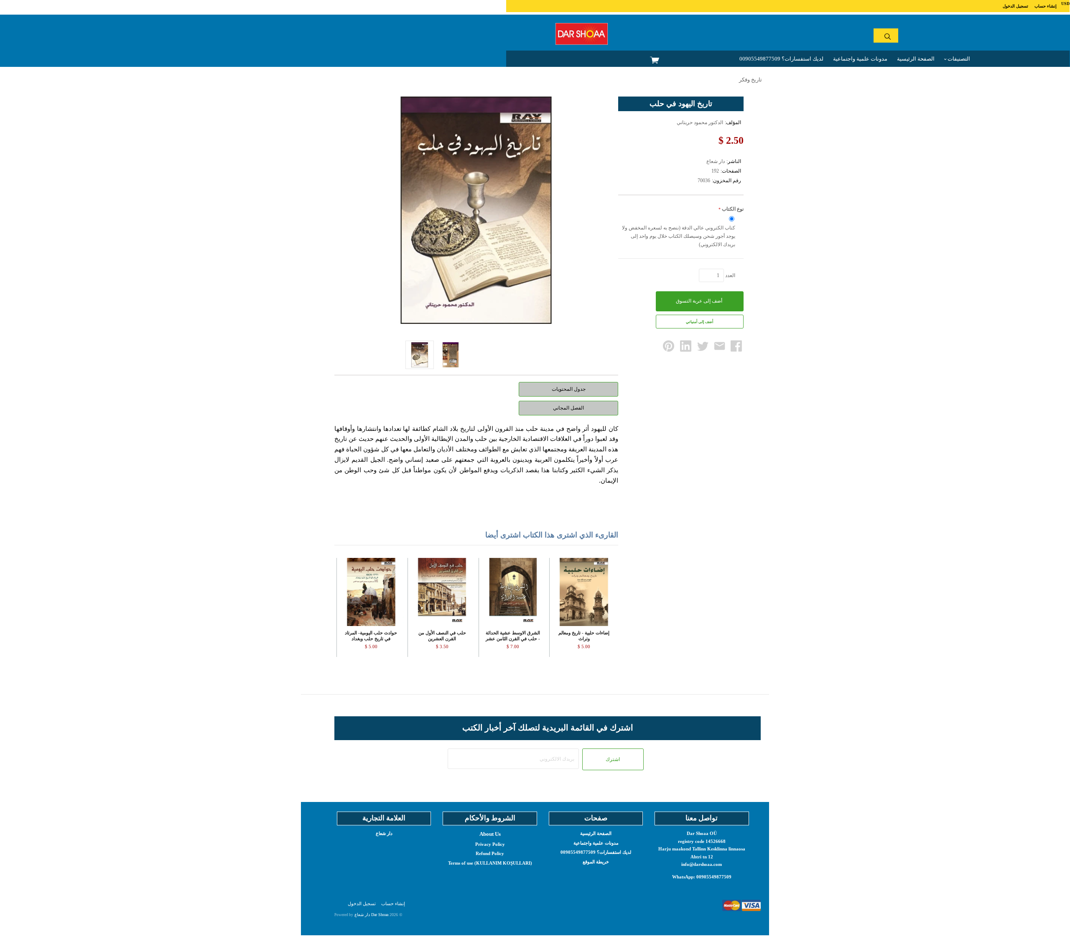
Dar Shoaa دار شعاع (371, 914)
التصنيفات (958, 59)
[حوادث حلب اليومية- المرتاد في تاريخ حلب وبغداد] (371, 592)
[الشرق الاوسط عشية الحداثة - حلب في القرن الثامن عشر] (513, 592)
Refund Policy (490, 853)
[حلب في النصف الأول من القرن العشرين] (442, 592)
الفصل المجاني (568, 408)
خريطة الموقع (596, 861)
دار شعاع (384, 833)
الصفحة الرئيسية (916, 59)
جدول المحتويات (569, 389)
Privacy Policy (490, 844)
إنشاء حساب (1045, 6)
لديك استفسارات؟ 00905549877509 (781, 59)
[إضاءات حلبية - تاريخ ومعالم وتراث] (584, 592)
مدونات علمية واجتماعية (860, 59)
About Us (490, 834)
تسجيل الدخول (1015, 6)
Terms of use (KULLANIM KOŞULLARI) (490, 862)
